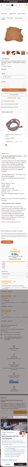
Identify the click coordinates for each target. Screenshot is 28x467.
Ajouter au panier (13, 90)
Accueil (3, 18)
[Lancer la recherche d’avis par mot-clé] (27, 277)
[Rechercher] (3, 9)
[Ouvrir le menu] (1, 5)
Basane (3, 19)
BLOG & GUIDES (21, 13)
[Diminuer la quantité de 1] (2, 85)
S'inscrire (20, 412)
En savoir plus (7, 242)
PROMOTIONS (12, 13)
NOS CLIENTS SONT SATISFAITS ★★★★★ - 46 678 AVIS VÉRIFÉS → (14, 1)
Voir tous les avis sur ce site (15, 258)
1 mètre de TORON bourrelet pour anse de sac (13, 135)
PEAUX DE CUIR (10, 18)
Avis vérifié (5, 283)
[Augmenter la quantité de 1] (8, 85)
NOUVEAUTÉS (4, 13)
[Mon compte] (21, 5)
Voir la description (14, 94)
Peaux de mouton (19, 18)
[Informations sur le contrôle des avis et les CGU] (21, 256)
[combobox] (14, 77)
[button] (19, 5)
